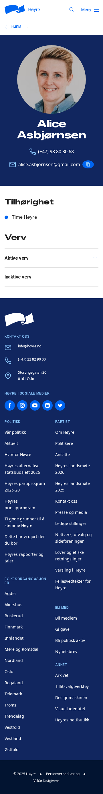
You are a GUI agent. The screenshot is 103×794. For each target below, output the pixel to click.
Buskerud (14, 615)
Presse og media (71, 512)
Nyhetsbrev (66, 651)
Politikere (64, 443)
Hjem (16, 27)
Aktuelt (11, 443)
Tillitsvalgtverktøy (72, 686)
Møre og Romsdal (21, 649)
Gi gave (62, 629)
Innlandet (14, 638)
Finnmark (14, 627)
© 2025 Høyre (24, 773)
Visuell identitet (70, 708)
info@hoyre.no (29, 346)
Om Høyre (64, 432)
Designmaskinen (71, 697)
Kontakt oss (66, 501)
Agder (10, 593)
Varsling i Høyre (70, 570)
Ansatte (62, 454)
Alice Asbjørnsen (51, 129)
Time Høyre (24, 217)
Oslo (9, 671)
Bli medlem (66, 618)
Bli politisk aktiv (70, 640)
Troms (10, 705)
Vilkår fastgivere (46, 780)
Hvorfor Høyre (18, 454)
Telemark (13, 694)
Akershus (13, 604)
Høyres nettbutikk (72, 720)
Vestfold (12, 727)
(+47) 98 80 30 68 (56, 151)
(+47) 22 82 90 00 (32, 359)
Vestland (13, 738)
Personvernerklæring (63, 773)
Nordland (14, 660)
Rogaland (14, 682)
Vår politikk (15, 432)
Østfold (12, 749)
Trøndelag (14, 716)
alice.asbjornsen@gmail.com (49, 164)
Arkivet (61, 675)
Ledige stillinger (70, 523)
